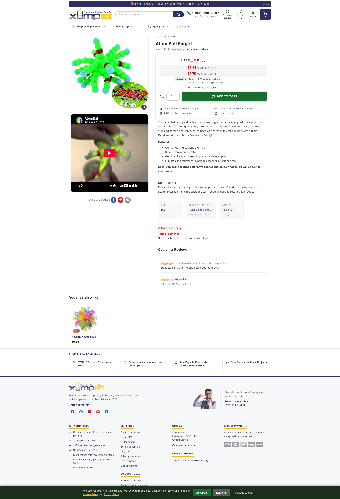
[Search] (178, 14)
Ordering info (128, 441)
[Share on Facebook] (113, 200)
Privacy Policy (111, 494)
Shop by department (89, 26)
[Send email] (128, 200)
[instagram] (81, 411)
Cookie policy (128, 461)
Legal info (126, 451)
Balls (173, 36)
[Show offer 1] (264, 4)
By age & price (156, 26)
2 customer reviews (197, 49)
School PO (127, 437)
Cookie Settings (130, 465)
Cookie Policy (90, 494)
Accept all (202, 492)
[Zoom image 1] (109, 73)
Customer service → (183, 445)
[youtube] (98, 411)
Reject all (221, 492)
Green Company (199, 460)
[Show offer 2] (266, 4)
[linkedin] (106, 411)
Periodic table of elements (136, 485)
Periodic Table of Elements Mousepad (169, 4)
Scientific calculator (132, 480)
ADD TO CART (227, 96)
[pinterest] (89, 411)
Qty (162, 96)
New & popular (125, 26)
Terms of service (130, 446)
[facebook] (72, 411)
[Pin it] (120, 200)
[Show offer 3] (268, 4)
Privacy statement (131, 456)
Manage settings (244, 492)
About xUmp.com (130, 432)
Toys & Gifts (162, 36)
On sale (184, 26)
